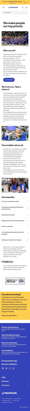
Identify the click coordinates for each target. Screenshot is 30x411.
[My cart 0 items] (26, 7)
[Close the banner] (27, 2)
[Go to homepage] (13, 7)
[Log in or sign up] (23, 7)
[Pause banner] (24, 2)
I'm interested (9, 79)
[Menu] (3, 7)
